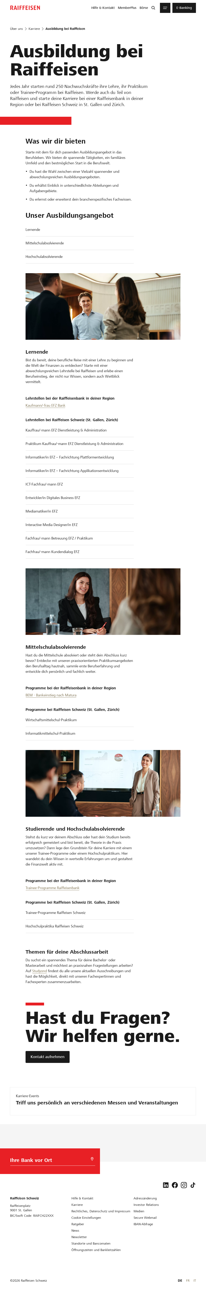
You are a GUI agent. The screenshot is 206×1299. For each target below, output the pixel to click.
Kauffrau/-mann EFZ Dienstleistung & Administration (66, 430)
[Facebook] (175, 1185)
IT (195, 1280)
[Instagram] (184, 1185)
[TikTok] (193, 1185)
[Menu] (165, 8)
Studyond (39, 971)
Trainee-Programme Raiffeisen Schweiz (55, 912)
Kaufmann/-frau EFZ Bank (45, 405)
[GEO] (92, 1159)
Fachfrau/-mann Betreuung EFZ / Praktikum (59, 538)
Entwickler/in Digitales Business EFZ (53, 498)
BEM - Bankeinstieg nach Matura (51, 695)
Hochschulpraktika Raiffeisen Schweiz (54, 926)
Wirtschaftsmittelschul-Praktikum (51, 720)
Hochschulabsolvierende (44, 256)
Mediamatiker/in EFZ (42, 511)
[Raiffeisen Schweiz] (25, 8)
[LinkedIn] (166, 1185)
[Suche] (153, 8)
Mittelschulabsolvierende (45, 243)
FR (188, 1280)
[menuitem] (103, 8)
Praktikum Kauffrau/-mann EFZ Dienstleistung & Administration (74, 444)
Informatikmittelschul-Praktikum (50, 733)
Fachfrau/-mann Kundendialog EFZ (52, 552)
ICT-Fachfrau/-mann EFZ (44, 484)
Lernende (33, 229)
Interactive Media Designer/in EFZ (51, 525)
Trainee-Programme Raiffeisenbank (52, 888)
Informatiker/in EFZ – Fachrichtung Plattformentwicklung (70, 457)
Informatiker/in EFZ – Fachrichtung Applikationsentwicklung (72, 471)
